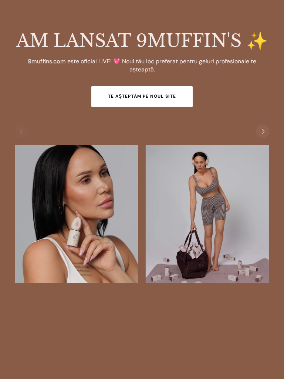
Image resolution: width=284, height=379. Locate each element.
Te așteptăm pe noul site (142, 96)
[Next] (262, 131)
